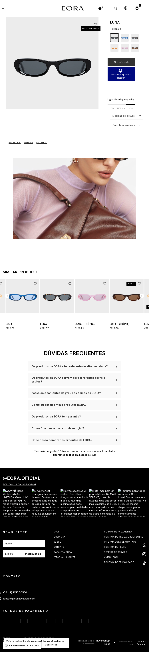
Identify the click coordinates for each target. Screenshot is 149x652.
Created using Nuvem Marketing (74, 374)
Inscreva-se (74, 360)
